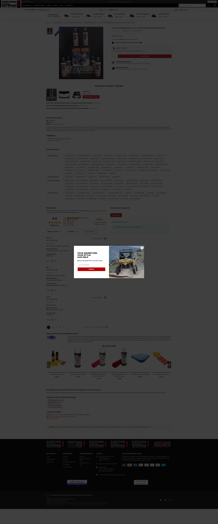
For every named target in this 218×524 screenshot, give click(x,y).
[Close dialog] (142, 247)
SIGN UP (91, 269)
